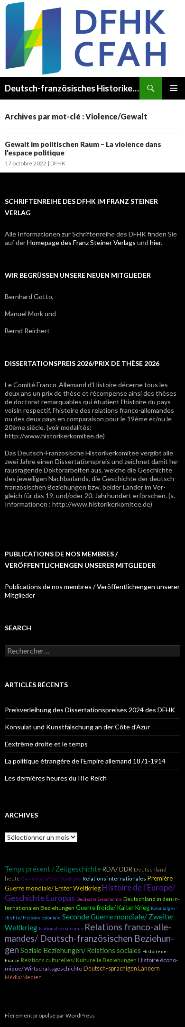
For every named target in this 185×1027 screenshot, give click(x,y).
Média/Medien (23, 977)
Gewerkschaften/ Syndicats (51, 879)
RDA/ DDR (117, 869)
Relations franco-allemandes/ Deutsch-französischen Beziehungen (89, 938)
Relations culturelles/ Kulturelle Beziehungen (79, 959)
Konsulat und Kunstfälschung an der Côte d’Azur (77, 727)
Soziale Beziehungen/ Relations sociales (80, 950)
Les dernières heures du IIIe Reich (56, 778)
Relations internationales (114, 878)
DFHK (57, 163)
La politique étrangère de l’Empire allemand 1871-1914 (85, 761)
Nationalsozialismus (61, 928)
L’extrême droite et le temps (46, 744)
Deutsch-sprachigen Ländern (121, 968)
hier (155, 242)
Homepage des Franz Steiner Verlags (81, 242)
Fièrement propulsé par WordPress (50, 1015)
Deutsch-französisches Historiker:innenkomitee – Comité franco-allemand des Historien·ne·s (72, 88)
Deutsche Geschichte (99, 899)
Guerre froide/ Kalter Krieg (112, 907)
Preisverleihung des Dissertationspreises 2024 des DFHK (90, 710)
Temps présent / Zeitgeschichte (53, 869)
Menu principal (173, 88)
